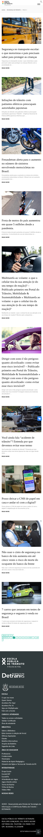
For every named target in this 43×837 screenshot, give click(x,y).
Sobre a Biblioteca (8, 731)
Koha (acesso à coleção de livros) (14, 733)
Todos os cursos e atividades (12, 718)
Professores (6, 754)
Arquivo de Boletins (9, 744)
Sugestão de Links (8, 746)
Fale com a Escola (8, 711)
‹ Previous (8, 636)
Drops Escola (6, 771)
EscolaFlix (5, 777)
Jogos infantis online (9, 782)
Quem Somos (7, 700)
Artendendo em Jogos (10, 779)
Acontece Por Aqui (8, 703)
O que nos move (8, 698)
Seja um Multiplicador (10, 708)
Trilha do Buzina (8, 787)
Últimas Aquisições (9, 736)
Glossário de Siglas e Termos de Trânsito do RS (19, 764)
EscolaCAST (6, 774)
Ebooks (4, 739)
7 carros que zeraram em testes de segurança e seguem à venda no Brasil (21, 613)
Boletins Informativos (10, 741)
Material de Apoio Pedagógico (13, 762)
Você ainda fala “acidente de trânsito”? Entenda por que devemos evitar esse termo (18, 441)
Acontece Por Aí (8, 706)
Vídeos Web (6, 790)
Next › (31, 637)
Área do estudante (8, 723)
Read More (5, 68)
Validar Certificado (9, 721)
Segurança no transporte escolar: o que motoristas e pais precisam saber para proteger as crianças (20, 53)
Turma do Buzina (8, 785)
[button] (41, 2)
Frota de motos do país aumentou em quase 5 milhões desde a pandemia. (21, 224)
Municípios (6, 759)
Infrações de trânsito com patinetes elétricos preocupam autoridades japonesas (19, 104)
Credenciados (7, 756)
